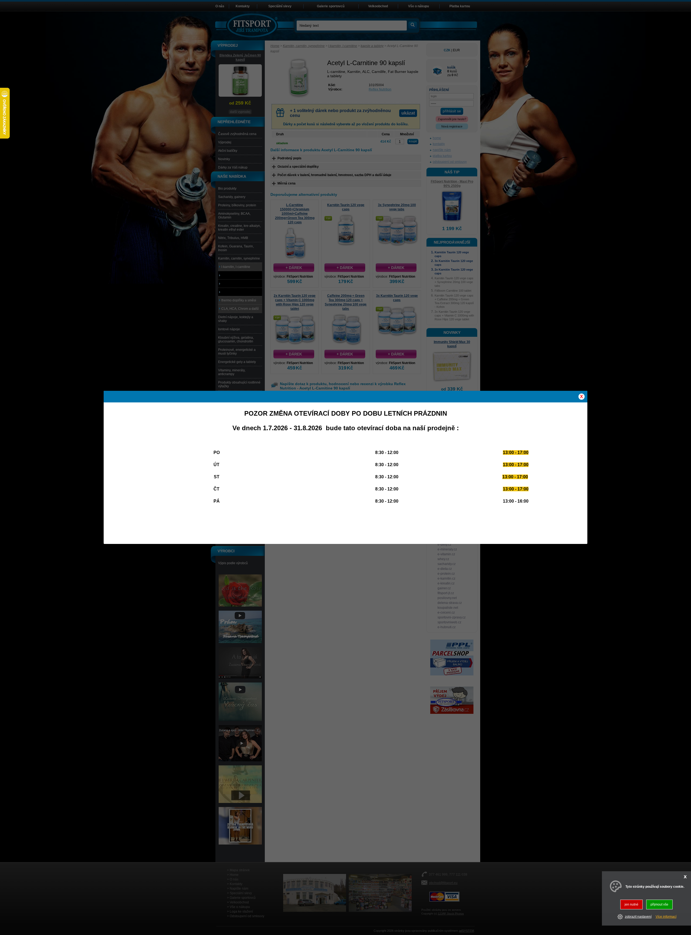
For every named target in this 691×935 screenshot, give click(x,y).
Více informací (666, 917)
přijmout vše (659, 904)
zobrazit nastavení (638, 917)
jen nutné (631, 904)
